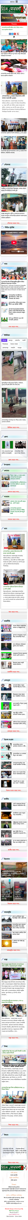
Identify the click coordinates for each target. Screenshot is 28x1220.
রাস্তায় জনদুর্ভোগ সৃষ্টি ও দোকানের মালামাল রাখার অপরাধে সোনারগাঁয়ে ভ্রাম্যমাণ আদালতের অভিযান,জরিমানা (14, 213)
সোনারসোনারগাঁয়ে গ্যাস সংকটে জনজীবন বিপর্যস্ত (19, 761)
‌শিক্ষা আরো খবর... (14, 1122)
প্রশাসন (6, 468)
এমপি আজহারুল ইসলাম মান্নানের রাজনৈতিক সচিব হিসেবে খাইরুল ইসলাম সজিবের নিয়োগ (19, 804)
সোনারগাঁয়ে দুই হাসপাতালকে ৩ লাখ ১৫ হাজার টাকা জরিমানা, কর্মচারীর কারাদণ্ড (14, 149)
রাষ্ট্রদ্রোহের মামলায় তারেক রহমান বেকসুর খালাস (19, 821)
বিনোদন (7, 857)
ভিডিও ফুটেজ (9, 225)
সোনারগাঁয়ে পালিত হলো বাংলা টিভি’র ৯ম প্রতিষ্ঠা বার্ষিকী (17, 301)
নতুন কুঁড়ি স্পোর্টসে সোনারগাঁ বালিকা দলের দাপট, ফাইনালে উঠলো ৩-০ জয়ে (19, 712)
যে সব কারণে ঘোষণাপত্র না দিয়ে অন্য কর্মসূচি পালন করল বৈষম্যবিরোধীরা (20, 840)
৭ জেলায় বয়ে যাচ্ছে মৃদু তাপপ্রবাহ (18, 939)
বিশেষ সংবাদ (8, 737)
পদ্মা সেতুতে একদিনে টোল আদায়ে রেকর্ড (19, 931)
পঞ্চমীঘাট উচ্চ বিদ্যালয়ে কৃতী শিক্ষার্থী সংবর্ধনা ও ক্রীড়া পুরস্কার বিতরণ (14, 1049)
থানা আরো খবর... (14, 609)
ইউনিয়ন (7, 333)
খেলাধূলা (7, 678)
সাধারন (6, 494)
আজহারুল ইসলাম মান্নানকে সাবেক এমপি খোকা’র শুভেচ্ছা (20, 652)
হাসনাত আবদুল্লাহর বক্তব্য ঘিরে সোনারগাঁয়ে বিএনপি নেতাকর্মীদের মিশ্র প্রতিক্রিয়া (19, 635)
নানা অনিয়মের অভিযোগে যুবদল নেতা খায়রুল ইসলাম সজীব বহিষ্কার (19, 643)
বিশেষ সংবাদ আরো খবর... (14, 788)
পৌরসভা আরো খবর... (14, 221)
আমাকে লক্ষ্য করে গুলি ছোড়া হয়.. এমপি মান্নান (18, 500)
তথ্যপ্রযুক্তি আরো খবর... (14, 948)
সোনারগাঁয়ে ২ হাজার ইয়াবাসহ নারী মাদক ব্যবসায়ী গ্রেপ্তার (13, 95)
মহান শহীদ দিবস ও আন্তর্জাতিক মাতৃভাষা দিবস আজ (19, 830)
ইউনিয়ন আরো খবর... (14, 425)
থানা (5, 526)
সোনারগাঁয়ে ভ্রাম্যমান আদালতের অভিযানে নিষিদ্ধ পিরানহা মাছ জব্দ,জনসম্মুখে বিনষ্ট (17, 508)
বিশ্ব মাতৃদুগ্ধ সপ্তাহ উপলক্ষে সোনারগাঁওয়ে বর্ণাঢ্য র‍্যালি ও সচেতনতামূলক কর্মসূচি (13, 963)
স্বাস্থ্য (5, 957)
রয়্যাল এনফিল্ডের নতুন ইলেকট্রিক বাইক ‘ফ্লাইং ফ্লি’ (19, 915)
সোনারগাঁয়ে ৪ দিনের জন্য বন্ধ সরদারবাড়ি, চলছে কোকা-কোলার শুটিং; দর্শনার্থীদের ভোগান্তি (7, 891)
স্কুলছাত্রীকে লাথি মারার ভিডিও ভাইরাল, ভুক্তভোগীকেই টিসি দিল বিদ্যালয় (12, 381)
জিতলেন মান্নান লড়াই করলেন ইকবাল (18, 661)
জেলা (6, 434)
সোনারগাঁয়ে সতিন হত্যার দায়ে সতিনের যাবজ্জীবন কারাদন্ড (7, 451)
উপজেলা (7, 462)
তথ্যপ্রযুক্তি (7, 910)
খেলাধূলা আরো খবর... (14, 729)
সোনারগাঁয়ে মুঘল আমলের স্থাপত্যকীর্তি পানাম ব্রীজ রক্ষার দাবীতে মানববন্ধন (19, 923)
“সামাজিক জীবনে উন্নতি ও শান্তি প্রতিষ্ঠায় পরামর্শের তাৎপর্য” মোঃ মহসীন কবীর (7, 1149)
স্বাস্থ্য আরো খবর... (14, 1036)
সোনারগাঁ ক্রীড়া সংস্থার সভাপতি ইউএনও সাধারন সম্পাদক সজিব (19, 684)
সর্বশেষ (4, 182)
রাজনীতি (7, 619)
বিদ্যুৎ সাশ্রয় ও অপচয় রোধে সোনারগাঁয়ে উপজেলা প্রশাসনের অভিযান (17, 475)
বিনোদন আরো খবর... (14, 901)
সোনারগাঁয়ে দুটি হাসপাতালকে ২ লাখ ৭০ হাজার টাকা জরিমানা (12, 999)
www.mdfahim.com (14, 1214)
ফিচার (6, 1132)
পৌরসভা (7, 162)
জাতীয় (6, 796)
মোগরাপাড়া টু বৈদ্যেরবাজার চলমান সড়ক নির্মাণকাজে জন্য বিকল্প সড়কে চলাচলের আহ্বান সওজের (17, 309)
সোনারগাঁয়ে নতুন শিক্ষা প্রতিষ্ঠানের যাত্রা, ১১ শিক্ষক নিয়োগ (13, 1086)
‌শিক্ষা (6, 1044)
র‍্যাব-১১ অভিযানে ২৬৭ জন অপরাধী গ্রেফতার (16, 316)
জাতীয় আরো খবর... (14, 847)
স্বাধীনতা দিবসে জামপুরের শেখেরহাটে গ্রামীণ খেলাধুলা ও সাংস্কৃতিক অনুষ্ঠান (20, 721)
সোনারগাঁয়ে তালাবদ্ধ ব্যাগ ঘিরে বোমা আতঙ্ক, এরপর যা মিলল (14, 418)
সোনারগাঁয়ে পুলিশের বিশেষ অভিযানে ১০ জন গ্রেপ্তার (13, 27)
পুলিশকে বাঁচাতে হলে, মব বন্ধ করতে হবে (20, 1147)
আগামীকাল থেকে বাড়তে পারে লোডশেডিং (19, 811)
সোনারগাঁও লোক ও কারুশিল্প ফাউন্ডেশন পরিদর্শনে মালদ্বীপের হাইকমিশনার (19, 891)
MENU (12, 2)
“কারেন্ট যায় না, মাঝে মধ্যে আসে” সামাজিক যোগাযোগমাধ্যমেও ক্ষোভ (19, 780)
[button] (18, 31)
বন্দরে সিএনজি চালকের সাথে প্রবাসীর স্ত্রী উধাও (20, 451)
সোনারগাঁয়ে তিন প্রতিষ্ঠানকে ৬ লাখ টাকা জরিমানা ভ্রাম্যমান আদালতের (18, 482)
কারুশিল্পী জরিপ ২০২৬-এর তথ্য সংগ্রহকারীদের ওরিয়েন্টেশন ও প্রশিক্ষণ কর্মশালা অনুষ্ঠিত (13, 871)
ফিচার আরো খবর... (14, 1162)
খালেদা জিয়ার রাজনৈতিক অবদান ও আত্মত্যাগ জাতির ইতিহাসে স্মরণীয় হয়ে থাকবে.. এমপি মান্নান (20, 626)
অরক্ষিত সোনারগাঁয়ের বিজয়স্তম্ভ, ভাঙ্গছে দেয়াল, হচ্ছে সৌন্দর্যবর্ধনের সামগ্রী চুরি (13, 187)
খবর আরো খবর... (14, 324)
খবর (5, 261)
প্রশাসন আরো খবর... (14, 489)
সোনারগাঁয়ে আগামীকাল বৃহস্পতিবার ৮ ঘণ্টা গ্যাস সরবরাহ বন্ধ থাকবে (15, 294)
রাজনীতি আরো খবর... (14, 669)
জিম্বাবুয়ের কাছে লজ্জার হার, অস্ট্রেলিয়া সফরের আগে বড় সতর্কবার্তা (19, 693)
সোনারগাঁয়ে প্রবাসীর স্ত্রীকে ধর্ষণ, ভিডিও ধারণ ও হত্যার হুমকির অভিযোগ (12, 72)
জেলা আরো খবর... (14, 457)
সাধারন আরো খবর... (14, 517)
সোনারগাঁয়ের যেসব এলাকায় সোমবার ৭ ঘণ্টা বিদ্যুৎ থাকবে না (19, 743)
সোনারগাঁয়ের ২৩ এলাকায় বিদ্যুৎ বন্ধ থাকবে (19, 752)
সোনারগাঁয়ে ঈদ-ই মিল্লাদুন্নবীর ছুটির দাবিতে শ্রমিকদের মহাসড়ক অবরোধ (12, 280)
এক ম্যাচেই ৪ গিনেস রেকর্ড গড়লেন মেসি (20, 702)
